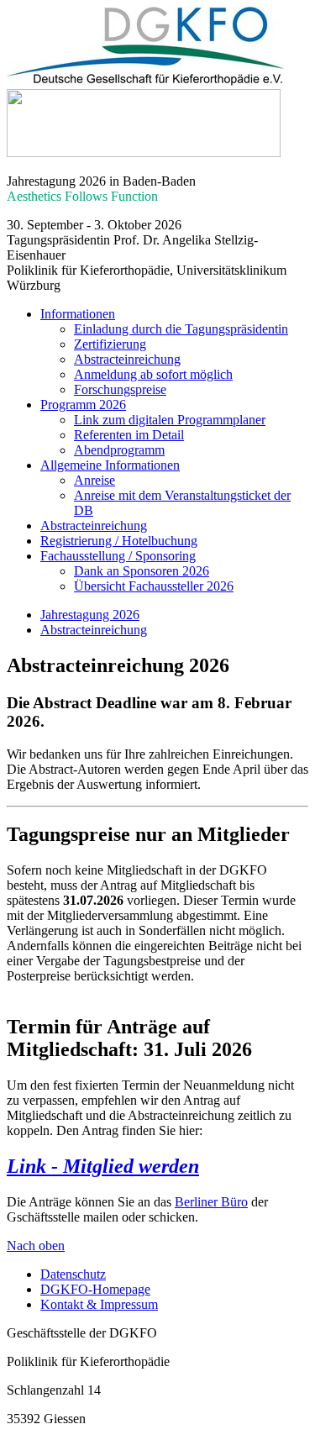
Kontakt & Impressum (99, 1304)
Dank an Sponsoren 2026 (141, 571)
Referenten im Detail (129, 435)
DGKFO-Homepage (95, 1289)
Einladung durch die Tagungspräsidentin (181, 329)
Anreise (94, 480)
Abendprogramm (119, 450)
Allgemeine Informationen (110, 465)
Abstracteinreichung (127, 359)
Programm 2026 (83, 404)
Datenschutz (73, 1274)
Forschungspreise (120, 389)
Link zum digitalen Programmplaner (169, 420)
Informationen (77, 314)
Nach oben (36, 1245)
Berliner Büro (211, 1202)
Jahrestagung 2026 (89, 614)
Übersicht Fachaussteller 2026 (154, 586)
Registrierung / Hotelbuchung (118, 540)
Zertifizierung (110, 344)
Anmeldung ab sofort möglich (153, 374)
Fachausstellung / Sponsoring (118, 556)
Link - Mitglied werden (103, 1166)
